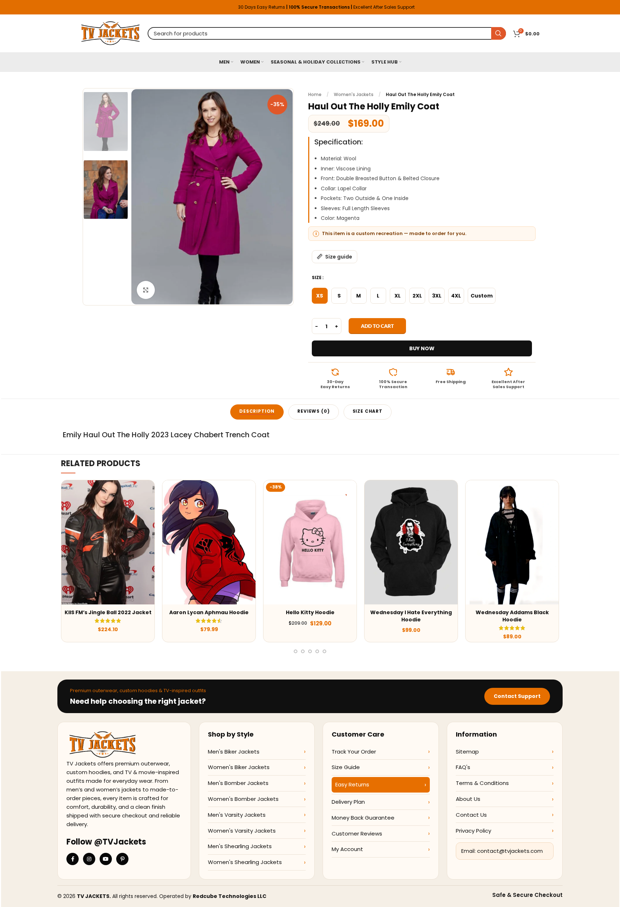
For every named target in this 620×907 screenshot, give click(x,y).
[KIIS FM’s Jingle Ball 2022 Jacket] (107, 542)
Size (317, 277)
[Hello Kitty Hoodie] (310, 542)
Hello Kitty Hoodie (310, 612)
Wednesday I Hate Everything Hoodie (411, 616)
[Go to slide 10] (295, 651)
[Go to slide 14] (324, 651)
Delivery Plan (348, 802)
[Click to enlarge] (146, 290)
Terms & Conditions (482, 783)
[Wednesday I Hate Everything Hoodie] (411, 542)
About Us (468, 799)
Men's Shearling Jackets (240, 846)
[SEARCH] (498, 33)
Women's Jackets (354, 94)
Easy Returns (352, 784)
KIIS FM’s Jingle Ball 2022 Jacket (108, 612)
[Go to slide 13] (317, 651)
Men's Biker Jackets (233, 751)
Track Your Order (354, 751)
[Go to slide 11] (303, 651)
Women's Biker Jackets (239, 767)
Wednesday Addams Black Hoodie (512, 616)
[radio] (320, 296)
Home (315, 94)
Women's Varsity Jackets (242, 830)
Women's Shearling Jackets (245, 862)
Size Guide (346, 767)
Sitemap (467, 751)
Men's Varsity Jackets (237, 815)
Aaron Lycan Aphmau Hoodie (209, 612)
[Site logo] (110, 32)
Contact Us (471, 815)
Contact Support (517, 696)
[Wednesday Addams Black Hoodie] (512, 542)
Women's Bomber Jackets (243, 799)
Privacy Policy (473, 830)
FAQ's (463, 767)
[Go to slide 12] (310, 651)
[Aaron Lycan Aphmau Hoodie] (209, 542)
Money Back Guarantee (363, 817)
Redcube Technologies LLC (229, 896)
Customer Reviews (357, 833)
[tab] (257, 412)
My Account (347, 849)
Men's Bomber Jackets (238, 783)
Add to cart (377, 326)
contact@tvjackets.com (510, 851)
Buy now (422, 348)
